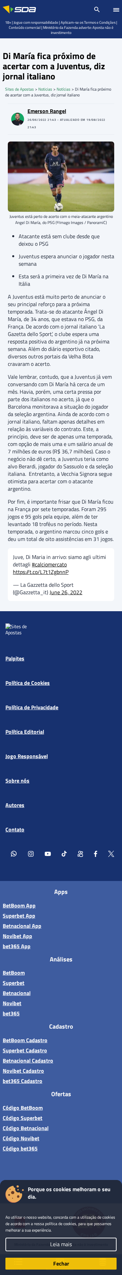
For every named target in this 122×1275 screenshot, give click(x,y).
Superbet (13, 983)
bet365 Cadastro (22, 1081)
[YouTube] (47, 853)
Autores (14, 805)
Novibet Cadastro (23, 1071)
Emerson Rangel (46, 111)
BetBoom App (19, 905)
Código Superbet (22, 1118)
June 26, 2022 (65, 592)
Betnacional (16, 993)
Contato (14, 829)
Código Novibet (21, 1138)
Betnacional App (22, 926)
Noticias (45, 89)
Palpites (14, 658)
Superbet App (19, 916)
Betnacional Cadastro (28, 1060)
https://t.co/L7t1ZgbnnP (40, 572)
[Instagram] (30, 853)
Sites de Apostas (19, 89)
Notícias (63, 89)
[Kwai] (80, 853)
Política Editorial (24, 731)
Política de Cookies (27, 682)
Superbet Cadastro (25, 1050)
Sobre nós (17, 780)
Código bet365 (20, 1148)
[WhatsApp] (13, 853)
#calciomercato (49, 564)
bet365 (11, 1013)
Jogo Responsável (26, 756)
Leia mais (61, 1244)
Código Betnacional (25, 1128)
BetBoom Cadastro (25, 1040)
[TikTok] (64, 853)
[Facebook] (95, 853)
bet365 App (16, 946)
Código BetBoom (23, 1108)
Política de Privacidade (31, 707)
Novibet (12, 1003)
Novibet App (17, 936)
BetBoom (14, 973)
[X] (111, 853)
